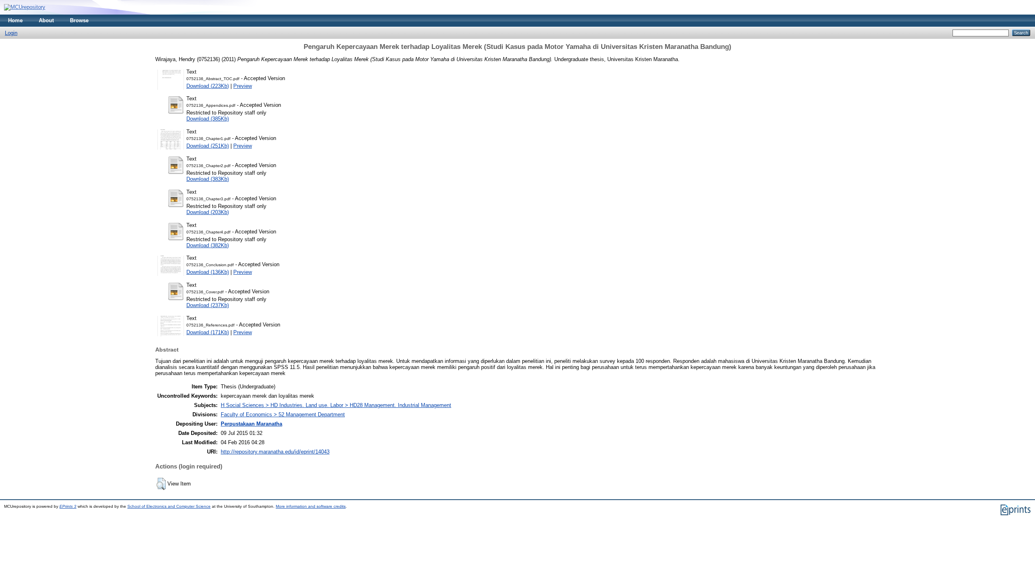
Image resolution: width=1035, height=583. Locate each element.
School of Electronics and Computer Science (169, 506)
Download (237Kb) (207, 305)
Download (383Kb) (207, 179)
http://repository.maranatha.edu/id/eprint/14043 (275, 452)
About (46, 20)
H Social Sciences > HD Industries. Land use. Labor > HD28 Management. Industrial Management (336, 405)
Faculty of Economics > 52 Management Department (283, 414)
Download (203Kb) (207, 212)
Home (15, 20)
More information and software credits (311, 506)
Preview (242, 86)
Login (11, 33)
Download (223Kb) (207, 86)
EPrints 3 (67, 506)
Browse (79, 20)
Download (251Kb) (207, 146)
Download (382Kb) (207, 245)
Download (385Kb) (207, 119)
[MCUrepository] (24, 7)
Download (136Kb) (207, 272)
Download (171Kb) (207, 332)
